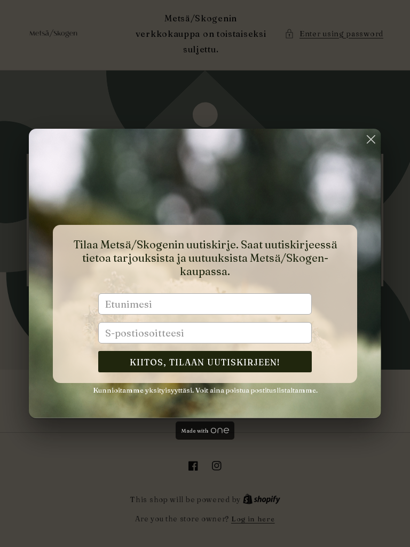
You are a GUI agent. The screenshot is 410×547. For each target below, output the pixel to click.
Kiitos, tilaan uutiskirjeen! (205, 362)
